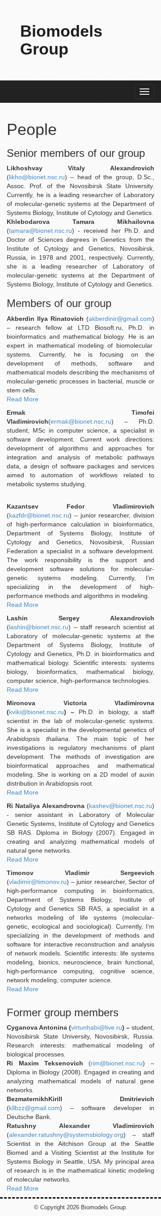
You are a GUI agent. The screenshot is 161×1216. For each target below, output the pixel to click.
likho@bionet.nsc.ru (37, 177)
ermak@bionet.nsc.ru (81, 421)
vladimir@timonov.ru (38, 881)
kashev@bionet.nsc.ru (120, 805)
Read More (22, 399)
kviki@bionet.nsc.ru (36, 711)
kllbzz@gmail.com (34, 1107)
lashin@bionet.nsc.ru (38, 627)
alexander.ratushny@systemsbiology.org (66, 1134)
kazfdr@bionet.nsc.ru (39, 515)
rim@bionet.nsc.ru (117, 1063)
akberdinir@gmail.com (120, 318)
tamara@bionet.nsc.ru (40, 230)
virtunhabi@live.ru (96, 1027)
